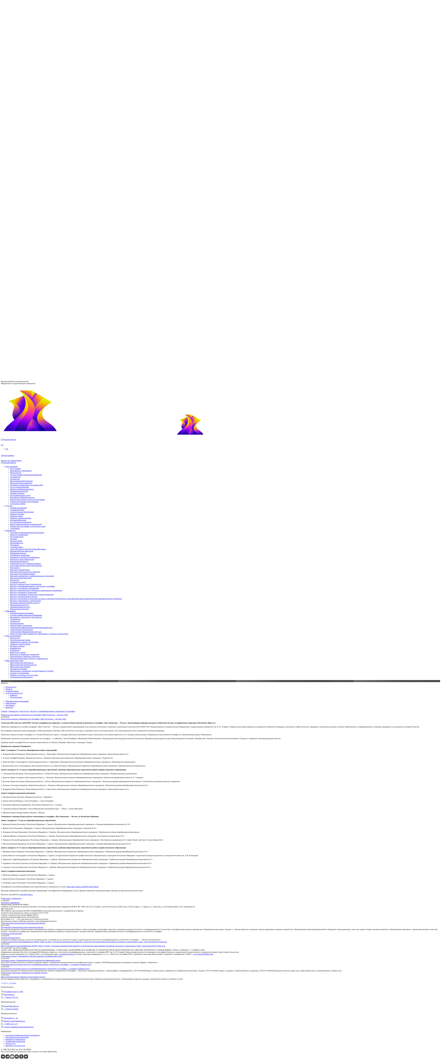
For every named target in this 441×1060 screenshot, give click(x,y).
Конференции (15, 242)
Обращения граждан (18, 100)
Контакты (9, 707)
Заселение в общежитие (10, 903)
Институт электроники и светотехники (25, 152)
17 (10, 983)
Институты (10, 131)
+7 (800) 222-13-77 (8, 367)
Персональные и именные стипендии (25, 250)
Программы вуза (16, 89)
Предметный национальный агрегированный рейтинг (22, 927)
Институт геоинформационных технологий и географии (32, 137)
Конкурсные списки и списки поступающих (27, 331)
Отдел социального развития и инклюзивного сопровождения (34, 194)
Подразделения (11, 184)
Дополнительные (17, 217)
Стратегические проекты (20, 112)
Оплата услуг (11, 1044)
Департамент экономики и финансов (24, 200)
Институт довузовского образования (24, 140)
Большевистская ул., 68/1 (10, 342)
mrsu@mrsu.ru (9, 995)
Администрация (12, 691)
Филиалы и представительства (18, 175)
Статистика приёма (17, 335)
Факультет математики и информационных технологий (32, 171)
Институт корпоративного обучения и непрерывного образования (36, 142)
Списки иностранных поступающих (24, 333)
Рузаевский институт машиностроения (25, 179)
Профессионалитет (13, 117)
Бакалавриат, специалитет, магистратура (26, 211)
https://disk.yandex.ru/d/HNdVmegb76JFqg (83, 887)
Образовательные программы (21, 207)
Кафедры (13, 695)
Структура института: (14, 693)
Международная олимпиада (21, 315)
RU (2, 73)
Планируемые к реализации (21, 219)
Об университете (17, 85)
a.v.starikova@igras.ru (67, 954)
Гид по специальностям (19, 319)
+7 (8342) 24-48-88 (11, 1009)
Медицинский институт (19, 156)
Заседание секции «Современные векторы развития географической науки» (31, 960)
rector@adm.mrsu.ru (11, 1006)
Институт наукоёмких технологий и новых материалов (32, 146)
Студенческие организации (21, 290)
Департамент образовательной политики (26, 188)
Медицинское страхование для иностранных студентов (31, 265)
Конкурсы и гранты (18, 246)
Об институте (11, 687)
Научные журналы (17, 240)
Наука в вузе (15, 232)
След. (14, 983)
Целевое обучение (17, 325)
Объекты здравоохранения (20, 286)
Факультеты (10, 162)
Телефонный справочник (20, 102)
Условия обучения (17, 277)
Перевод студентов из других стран (24, 269)
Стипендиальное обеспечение (22, 279)
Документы (14, 91)
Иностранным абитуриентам (21, 313)
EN (2, 75)
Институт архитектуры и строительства (25, 135)
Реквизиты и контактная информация (25, 104)
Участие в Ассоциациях (19, 267)
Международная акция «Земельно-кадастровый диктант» (23, 977)
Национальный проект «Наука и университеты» (29, 252)
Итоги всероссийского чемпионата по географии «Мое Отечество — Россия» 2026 (33, 719)
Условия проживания (18, 275)
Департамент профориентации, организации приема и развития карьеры (38, 186)
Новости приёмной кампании (22, 321)
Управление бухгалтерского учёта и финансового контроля (33, 196)
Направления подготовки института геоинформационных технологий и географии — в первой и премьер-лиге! (45, 969)
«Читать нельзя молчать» (10, 938)
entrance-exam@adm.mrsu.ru (11, 362)
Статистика (14, 125)
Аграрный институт (18, 133)
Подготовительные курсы (20, 327)
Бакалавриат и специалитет (21, 302)
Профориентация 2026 (19, 323)
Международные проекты (20, 261)
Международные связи (14, 254)
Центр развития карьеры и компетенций (26, 292)
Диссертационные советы (20, 234)
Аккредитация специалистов (21, 223)
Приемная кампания (18, 123)
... (8, 983)
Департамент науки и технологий (23, 198)
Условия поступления (18, 263)
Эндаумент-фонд (16, 93)
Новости (13, 110)
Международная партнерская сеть (23, 259)
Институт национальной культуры (23, 148)
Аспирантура (15, 213)
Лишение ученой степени (20, 238)
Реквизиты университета (15, 1039)
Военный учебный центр (20, 165)
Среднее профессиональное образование (26, 209)
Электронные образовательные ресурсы (25, 225)
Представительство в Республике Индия (26, 181)
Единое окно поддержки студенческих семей (27, 294)
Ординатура (15, 215)
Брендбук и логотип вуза (15, 1046)
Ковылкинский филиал (19, 177)
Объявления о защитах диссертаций (24, 236)
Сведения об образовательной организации (27, 81)
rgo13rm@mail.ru (26, 894)
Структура (14, 87)
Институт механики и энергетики (23, 144)
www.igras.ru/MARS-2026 (203, 954)
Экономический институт (20, 158)
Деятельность (11, 703)
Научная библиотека (18, 288)
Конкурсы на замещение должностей (24, 248)
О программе (15, 108)
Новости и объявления (19, 83)
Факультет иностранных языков (22, 169)
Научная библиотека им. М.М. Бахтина (25, 202)
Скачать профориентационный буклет (19, 1027)
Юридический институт (19, 160)
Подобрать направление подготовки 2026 (26, 317)
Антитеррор (15, 296)
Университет (11, 79)
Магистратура (15, 304)
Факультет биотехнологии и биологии (25, 167)
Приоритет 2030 (12, 106)
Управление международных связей (24, 192)
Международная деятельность (22, 257)
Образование (11, 204)
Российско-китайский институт (22, 329)
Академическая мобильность (21, 271)
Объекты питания (17, 282)
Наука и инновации (13, 229)
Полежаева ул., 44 (8, 358)
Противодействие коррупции (21, 98)
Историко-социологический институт (25, 154)
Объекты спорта (16, 284)
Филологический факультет (21, 173)
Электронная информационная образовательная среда (31, 221)
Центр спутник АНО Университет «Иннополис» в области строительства (39, 227)
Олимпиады (15, 244)
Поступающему (12, 298)
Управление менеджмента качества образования (29, 190)
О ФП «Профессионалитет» (21, 119)
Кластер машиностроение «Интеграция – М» (27, 121)
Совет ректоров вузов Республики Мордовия (27, 95)
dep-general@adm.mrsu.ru (10, 346)
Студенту (9, 273)
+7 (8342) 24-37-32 (8, 351)
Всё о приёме (15, 300)
